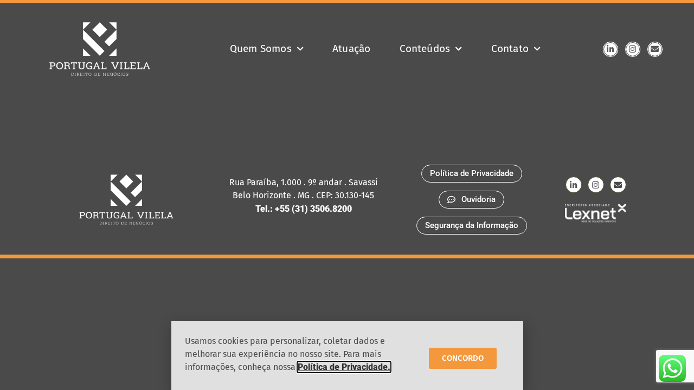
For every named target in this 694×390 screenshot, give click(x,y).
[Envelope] (655, 49)
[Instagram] (633, 49)
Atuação (351, 48)
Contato (510, 48)
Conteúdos (425, 48)
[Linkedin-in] (610, 49)
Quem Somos (261, 48)
